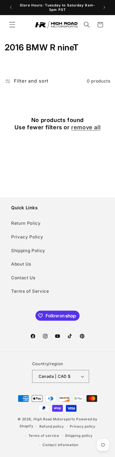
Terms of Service (30, 291)
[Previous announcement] (11, 7)
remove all (85, 127)
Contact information (60, 445)
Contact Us (23, 277)
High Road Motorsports (54, 419)
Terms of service (43, 435)
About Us (21, 264)
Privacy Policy (27, 237)
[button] (12, 24)
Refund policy (51, 426)
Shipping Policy (28, 250)
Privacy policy (82, 426)
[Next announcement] (104, 7)
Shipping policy (79, 435)
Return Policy (26, 223)
